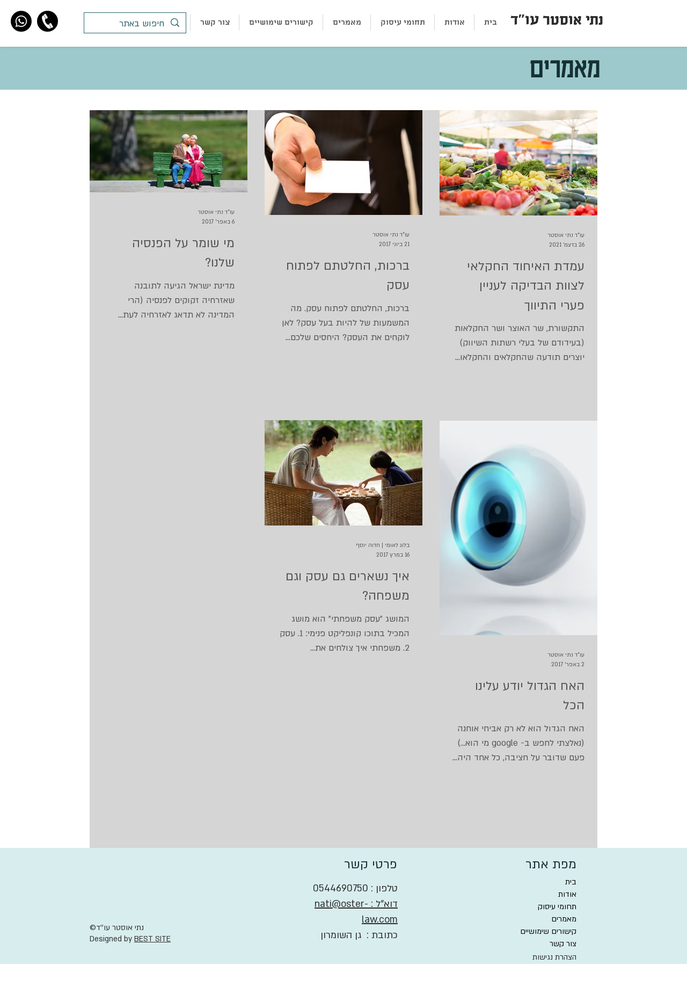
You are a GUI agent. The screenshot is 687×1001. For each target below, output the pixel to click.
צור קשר (563, 944)
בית (570, 882)
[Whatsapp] (21, 21)
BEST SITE (152, 939)
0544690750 (340, 888)
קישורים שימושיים (548, 931)
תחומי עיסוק (557, 907)
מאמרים (563, 919)
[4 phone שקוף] (47, 21)
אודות (567, 894)
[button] (402, 23)
